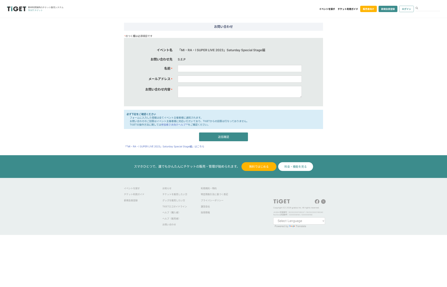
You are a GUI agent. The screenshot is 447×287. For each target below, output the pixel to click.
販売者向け (368, 9)
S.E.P (182, 59)
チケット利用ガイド (348, 9)
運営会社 (205, 206)
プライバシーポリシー (212, 200)
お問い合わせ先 (162, 59)
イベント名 (165, 50)
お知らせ (166, 188)
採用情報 (205, 212)
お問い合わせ (169, 224)
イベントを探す (327, 9)
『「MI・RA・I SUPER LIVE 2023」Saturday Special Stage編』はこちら (164, 146)
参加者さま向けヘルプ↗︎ (174, 124)
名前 (168, 68)
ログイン (406, 9)
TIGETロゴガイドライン (174, 206)
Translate (301, 226)
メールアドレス (160, 79)
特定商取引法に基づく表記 (214, 194)
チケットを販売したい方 (174, 194)
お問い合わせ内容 (159, 89)
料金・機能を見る (295, 166)
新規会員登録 (388, 9)
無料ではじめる (259, 166)
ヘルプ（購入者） (171, 212)
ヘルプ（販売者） (171, 218)
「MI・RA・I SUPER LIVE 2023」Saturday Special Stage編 (221, 50)
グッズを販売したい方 (173, 200)
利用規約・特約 (209, 188)
